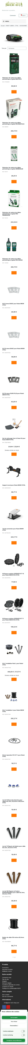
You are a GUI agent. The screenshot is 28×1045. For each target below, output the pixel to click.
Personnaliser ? (14, 1025)
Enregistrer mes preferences (14, 1040)
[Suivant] (25, 957)
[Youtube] (8, 1007)
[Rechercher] (25, 10)
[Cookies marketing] (23, 1035)
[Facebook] (4, 1007)
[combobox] (11, 10)
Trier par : (4, 48)
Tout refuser (14, 1021)
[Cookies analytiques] (23, 1031)
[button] (23, 15)
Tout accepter (14, 1017)
